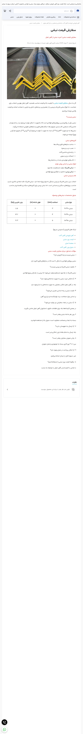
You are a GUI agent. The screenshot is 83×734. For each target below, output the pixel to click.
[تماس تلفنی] (4, 722)
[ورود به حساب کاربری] (10, 11)
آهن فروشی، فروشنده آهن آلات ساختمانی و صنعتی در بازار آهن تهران (61, 23)
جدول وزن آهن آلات (67, 247)
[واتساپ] (4, 729)
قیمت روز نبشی (68, 239)
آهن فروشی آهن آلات (66, 236)
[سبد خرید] (5, 11)
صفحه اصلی (69, 243)
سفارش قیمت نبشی (35, 23)
